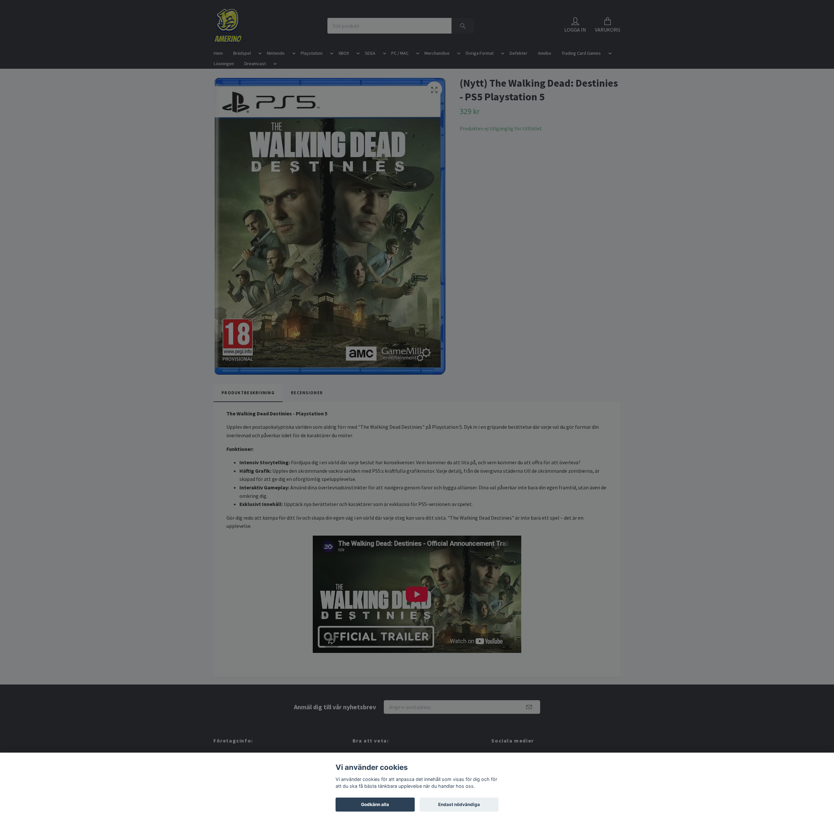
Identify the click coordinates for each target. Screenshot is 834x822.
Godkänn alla (375, 804)
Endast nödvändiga (459, 804)
